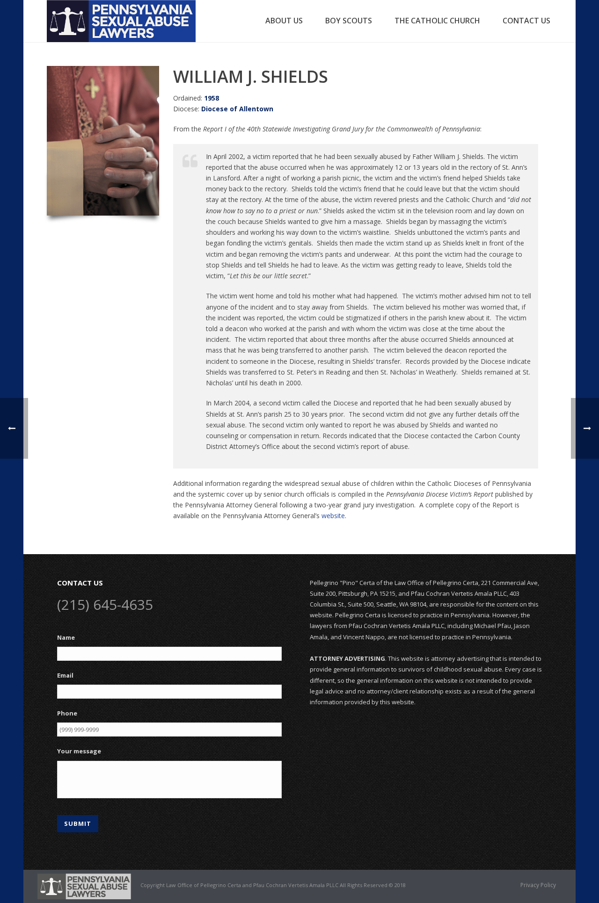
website (333, 515)
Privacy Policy (538, 885)
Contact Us (526, 20)
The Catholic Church (437, 20)
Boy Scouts (348, 20)
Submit (77, 823)
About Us (284, 20)
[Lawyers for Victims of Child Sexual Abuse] (84, 885)
